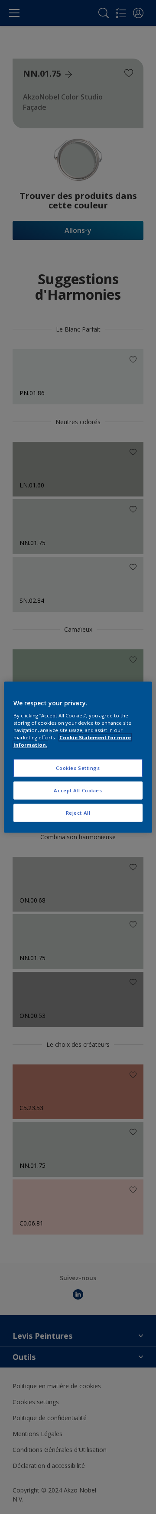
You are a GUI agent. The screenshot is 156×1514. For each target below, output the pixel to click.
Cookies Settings (78, 768)
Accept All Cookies (78, 790)
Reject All (78, 812)
